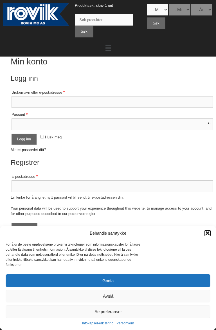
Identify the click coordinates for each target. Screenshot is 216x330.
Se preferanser (108, 311)
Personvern (125, 323)
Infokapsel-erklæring (98, 323)
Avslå (108, 296)
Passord (20, 115)
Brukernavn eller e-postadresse (38, 92)
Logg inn (24, 139)
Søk (84, 31)
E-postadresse (25, 176)
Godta (108, 280)
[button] (207, 233)
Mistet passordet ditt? (28, 150)
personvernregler (81, 214)
